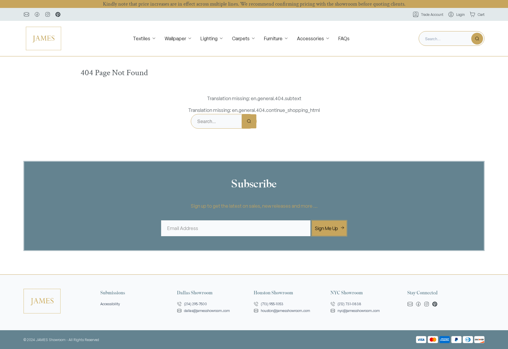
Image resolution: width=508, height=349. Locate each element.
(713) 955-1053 (272, 304)
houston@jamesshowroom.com (285, 310)
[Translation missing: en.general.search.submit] (477, 38)
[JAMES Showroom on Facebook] (37, 14)
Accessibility (110, 304)
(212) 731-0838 (349, 304)
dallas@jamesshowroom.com (207, 310)
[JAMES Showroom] (43, 38)
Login (460, 14)
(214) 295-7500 (195, 304)
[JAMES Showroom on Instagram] (48, 14)
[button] (144, 38)
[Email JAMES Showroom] (26, 14)
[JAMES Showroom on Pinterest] (58, 14)
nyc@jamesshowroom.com (358, 310)
